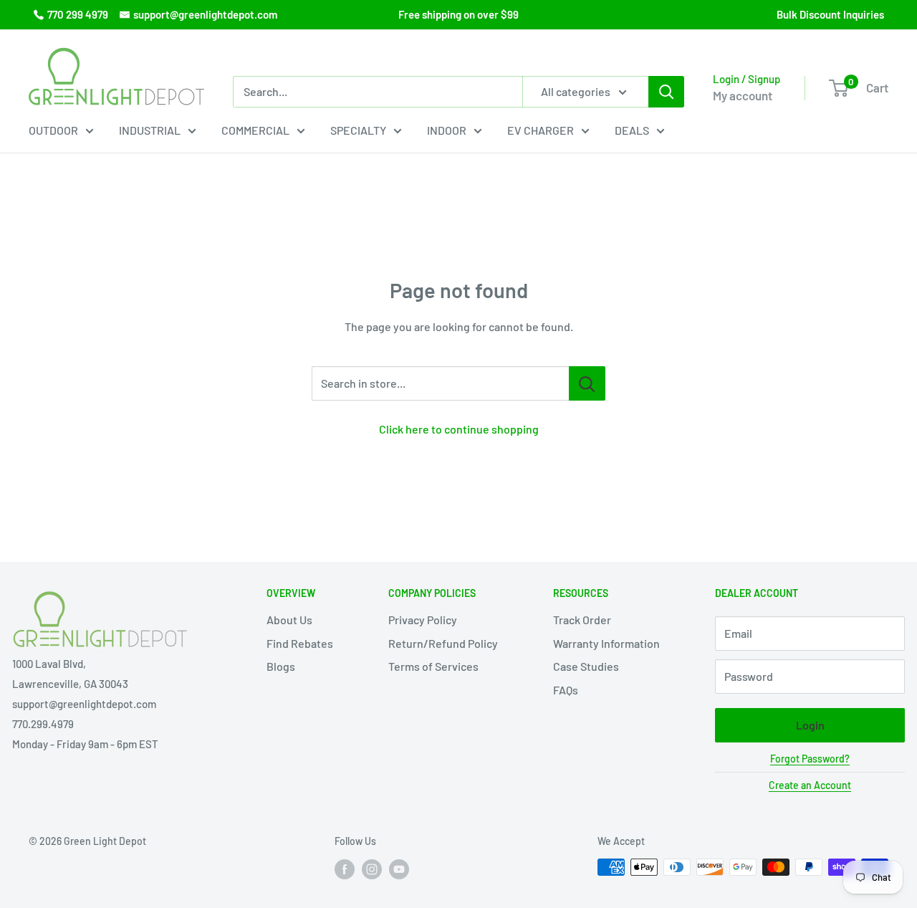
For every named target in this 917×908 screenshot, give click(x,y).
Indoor (446, 130)
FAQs (565, 690)
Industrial (150, 130)
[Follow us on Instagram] (372, 869)
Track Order (582, 619)
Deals (632, 130)
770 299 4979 (77, 14)
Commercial (255, 130)
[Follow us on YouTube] (399, 869)
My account (742, 95)
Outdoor (53, 130)
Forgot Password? (810, 758)
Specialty (358, 130)
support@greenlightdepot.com (205, 14)
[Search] (666, 91)
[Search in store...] (587, 383)
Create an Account (810, 785)
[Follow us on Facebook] (345, 869)
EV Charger (540, 130)
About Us (289, 619)
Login (810, 725)
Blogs (281, 666)
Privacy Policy (422, 619)
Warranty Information (606, 643)
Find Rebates (300, 643)
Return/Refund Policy (443, 643)
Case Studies (586, 666)
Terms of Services (433, 666)
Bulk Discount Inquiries (830, 14)
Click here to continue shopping (459, 429)
